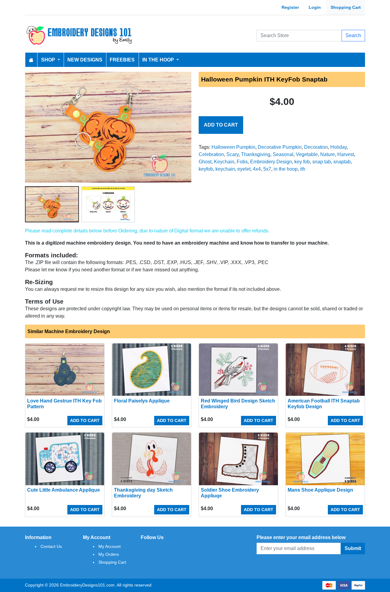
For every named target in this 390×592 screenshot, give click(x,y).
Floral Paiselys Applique (142, 400)
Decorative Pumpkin (280, 147)
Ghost (205, 161)
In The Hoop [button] (158, 59)
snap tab (321, 161)
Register (290, 7)
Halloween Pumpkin (233, 147)
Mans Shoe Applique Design (320, 490)
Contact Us (51, 546)
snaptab (342, 161)
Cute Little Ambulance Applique (63, 490)
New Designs (84, 59)
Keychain (224, 161)
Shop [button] (48, 59)
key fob (302, 161)
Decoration (316, 147)
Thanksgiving (255, 154)
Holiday (338, 147)
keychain (225, 169)
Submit (353, 548)
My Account (109, 546)
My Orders (108, 554)
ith (302, 169)
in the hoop (286, 169)
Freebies (122, 59)
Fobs (242, 161)
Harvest (345, 154)
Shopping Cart (346, 7)
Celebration (211, 154)
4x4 (257, 169)
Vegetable (307, 154)
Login (315, 7)
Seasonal (283, 154)
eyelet (243, 169)
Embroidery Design (271, 161)
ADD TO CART (221, 124)
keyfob (206, 169)
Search (353, 35)
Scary (232, 154)
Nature (327, 154)
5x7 (267, 169)
